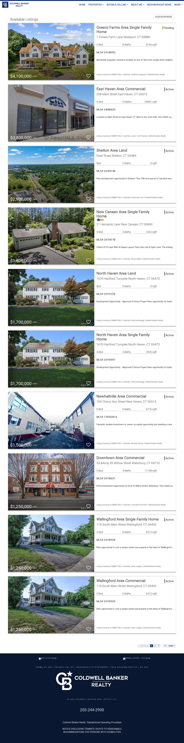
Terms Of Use (44, 667)
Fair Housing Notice (124, 667)
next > (171, 645)
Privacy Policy (64, 667)
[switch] (88, 76)
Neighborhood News (159, 4)
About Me (138, 6)
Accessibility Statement (92, 667)
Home (82, 4)
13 (165, 645)
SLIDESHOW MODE (163, 17)
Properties (96, 6)
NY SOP (144, 667)
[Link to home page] (16, 5)
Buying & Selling (118, 6)
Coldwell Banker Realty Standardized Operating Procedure (92, 722)
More (178, 6)
